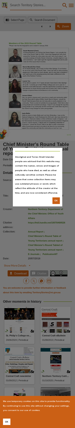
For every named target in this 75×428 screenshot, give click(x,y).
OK (56, 200)
